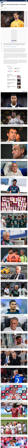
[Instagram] (10, 71)
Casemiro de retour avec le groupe (11, 46)
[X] (17, 68)
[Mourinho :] (19, 76)
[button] (1, 1)
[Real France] (5, 1)
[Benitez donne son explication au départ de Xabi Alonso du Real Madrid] (19, 80)
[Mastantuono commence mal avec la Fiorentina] (19, 87)
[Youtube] (17, 71)
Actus (2, 2)
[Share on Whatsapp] (1, 50)
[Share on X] (5, 8)
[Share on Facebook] (4, 8)
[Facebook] (10, 68)
